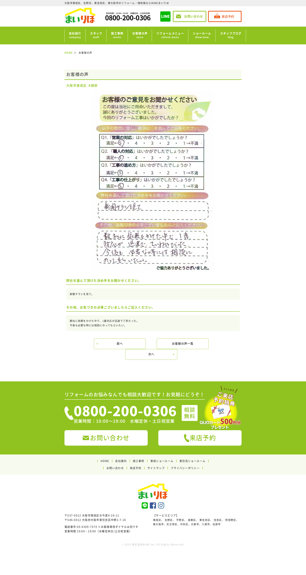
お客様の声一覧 (182, 343)
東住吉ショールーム (192, 461)
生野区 (169, 520)
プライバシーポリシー (185, 468)
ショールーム (202, 35)
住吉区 (218, 520)
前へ (120, 343)
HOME (105, 461)
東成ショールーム (161, 461)
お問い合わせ (110, 438)
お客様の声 (140, 35)
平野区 (180, 520)
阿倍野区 (230, 520)
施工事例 (117, 35)
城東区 (192, 520)
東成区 (157, 520)
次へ (151, 354)
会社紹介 (75, 35)
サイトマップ (156, 468)
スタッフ (96, 35)
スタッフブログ (231, 35)
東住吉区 (204, 520)
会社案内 (121, 461)
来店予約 (202, 438)
